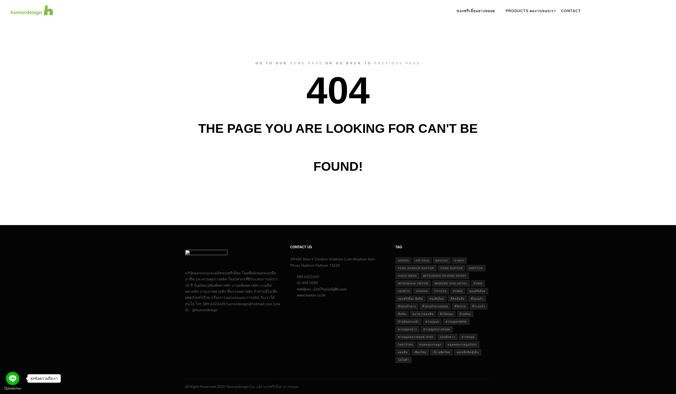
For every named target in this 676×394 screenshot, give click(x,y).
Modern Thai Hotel (451, 283)
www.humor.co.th (311, 295)
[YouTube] (654, 11)
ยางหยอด (468, 336)
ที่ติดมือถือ (457, 298)
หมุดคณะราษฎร (430, 344)
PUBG (478, 283)
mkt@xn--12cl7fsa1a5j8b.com (322, 289)
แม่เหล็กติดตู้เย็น (468, 352)
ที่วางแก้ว (478, 306)
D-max (459, 260)
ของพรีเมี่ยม (477, 291)
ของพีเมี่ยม (436, 298)
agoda (403, 260)
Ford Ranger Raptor (416, 268)
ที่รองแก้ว (477, 298)
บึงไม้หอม (446, 314)
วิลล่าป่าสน (405, 344)
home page (306, 63)
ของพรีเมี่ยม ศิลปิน (410, 298)
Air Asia (422, 260)
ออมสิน (403, 352)
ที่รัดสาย (460, 306)
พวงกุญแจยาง (407, 329)
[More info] (606, 11)
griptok (476, 268)
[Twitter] (646, 11)
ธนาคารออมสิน (423, 314)
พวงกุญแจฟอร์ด (456, 321)
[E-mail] (622, 11)
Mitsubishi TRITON (413, 283)
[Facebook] (630, 11)
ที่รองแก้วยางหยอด (435, 306)
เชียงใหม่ (420, 352)
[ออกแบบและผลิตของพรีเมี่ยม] (32, 11)
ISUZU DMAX (407, 275)
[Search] (596, 11)
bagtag (441, 260)
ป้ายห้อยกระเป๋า (408, 321)
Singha (422, 291)
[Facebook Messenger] (662, 11)
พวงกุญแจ (432, 321)
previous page (397, 63)
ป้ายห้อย (465, 314)
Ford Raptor (451, 268)
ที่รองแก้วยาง (407, 306)
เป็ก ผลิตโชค (441, 352)
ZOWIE (458, 291)
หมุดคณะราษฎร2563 (462, 344)
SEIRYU (404, 291)
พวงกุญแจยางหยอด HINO (416, 336)
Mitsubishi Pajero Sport (444, 275)
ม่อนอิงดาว (447, 336)
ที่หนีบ (402, 314)
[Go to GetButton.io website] (12, 388)
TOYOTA (440, 291)
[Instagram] (638, 11)
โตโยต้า (403, 359)
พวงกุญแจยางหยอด (436, 329)
